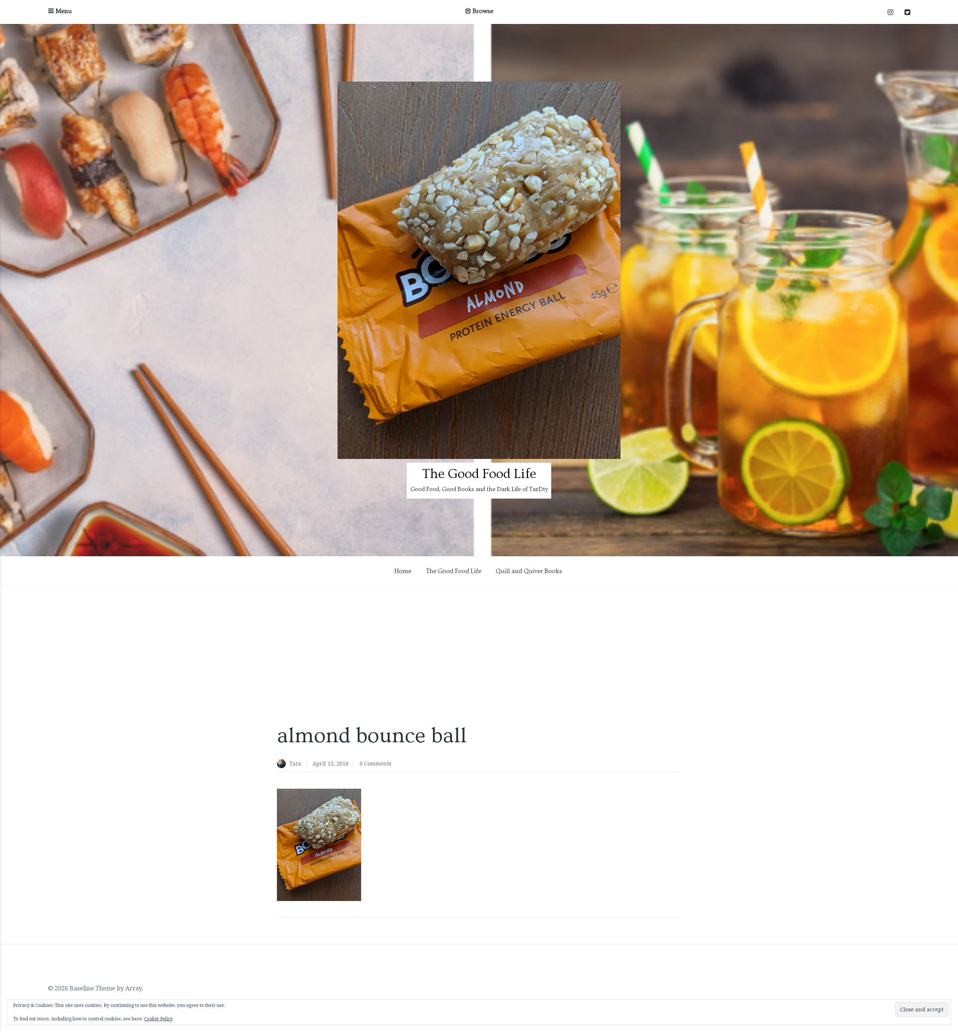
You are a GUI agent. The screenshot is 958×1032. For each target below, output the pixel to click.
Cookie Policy (158, 1019)
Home (402, 571)
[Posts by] (283, 764)
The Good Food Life (479, 473)
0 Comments (375, 763)
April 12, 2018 (330, 763)
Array (133, 988)
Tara (295, 763)
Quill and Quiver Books (529, 571)
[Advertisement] (479, 658)
